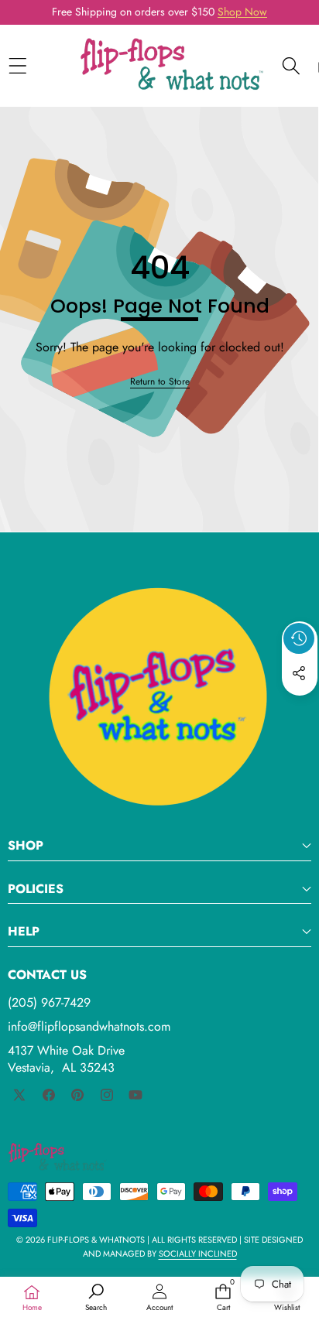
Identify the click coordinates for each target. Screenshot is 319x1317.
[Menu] (17, 65)
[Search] (290, 65)
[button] (299, 708)
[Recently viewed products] (298, 638)
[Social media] (298, 673)
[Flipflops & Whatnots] (172, 66)
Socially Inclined (198, 1253)
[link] (160, 381)
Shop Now (242, 11)
